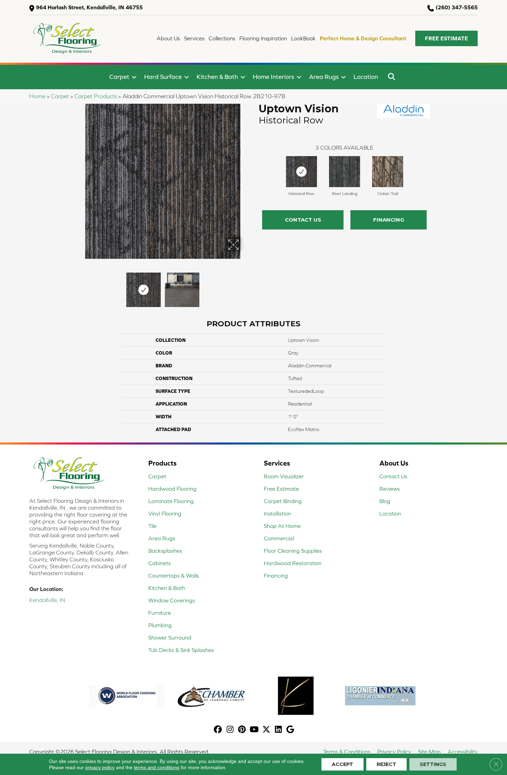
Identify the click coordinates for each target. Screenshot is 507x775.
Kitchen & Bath (217, 76)
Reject (386, 764)
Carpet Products (95, 96)
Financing (388, 219)
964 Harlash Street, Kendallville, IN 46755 (89, 7)
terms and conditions (156, 767)
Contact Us (303, 219)
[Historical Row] (301, 171)
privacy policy (100, 767)
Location (366, 76)
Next (244, 286)
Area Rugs (324, 76)
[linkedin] (279, 730)
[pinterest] (242, 730)
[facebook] (218, 730)
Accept (342, 764)
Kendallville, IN (47, 600)
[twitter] (266, 730)
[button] (446, 38)
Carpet (119, 76)
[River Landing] (344, 171)
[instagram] (230, 730)
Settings (433, 764)
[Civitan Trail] (387, 171)
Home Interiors (273, 76)
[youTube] (254, 730)
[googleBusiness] (291, 730)
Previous (80, 286)
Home (37, 96)
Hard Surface (163, 76)
